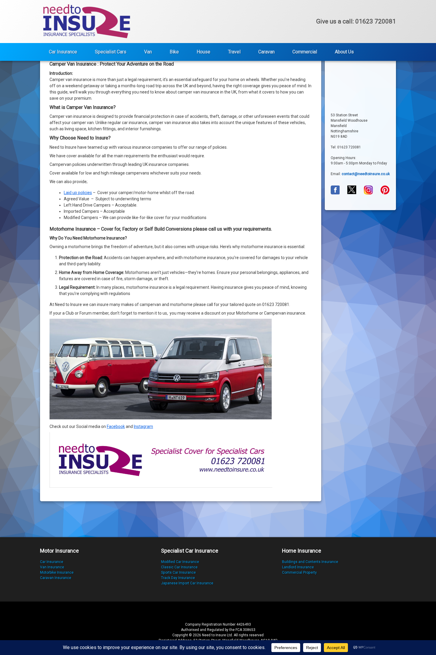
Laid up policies (78, 192)
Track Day (169, 578)
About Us (344, 52)
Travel (234, 52)
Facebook (116, 426)
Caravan (266, 52)
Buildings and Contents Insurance (310, 562)
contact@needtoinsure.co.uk (366, 174)
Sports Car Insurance (178, 572)
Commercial (304, 52)
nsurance (187, 578)
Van (148, 52)
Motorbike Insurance (57, 572)
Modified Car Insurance (180, 562)
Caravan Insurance (55, 578)
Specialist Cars (110, 52)
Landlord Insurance (298, 567)
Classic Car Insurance (179, 567)
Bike (174, 52)
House (203, 52)
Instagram (143, 426)
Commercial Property (299, 572)
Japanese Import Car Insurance (187, 583)
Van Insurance (52, 567)
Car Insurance (63, 52)
